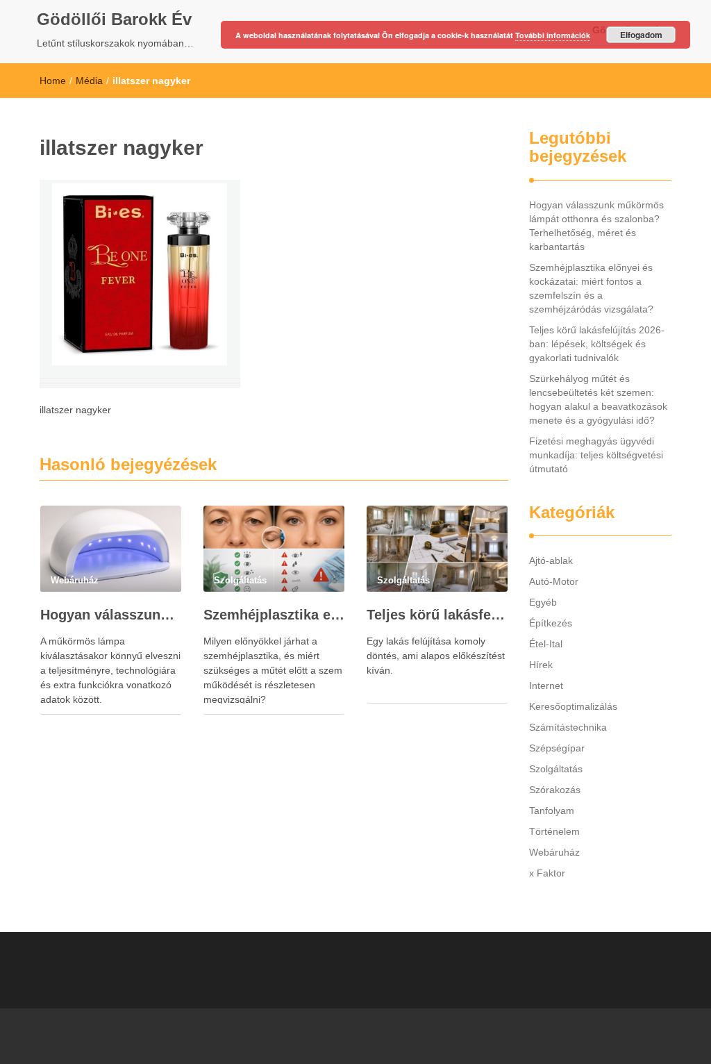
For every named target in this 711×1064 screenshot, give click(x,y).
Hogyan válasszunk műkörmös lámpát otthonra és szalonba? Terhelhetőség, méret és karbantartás (110, 614)
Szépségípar (557, 748)
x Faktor (547, 873)
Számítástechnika (568, 727)
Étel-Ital (545, 643)
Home (53, 80)
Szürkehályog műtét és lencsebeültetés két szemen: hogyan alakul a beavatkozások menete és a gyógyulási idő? (598, 399)
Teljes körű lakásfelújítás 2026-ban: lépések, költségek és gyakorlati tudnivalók (437, 614)
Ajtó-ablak (551, 560)
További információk (552, 35)
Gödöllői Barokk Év (114, 19)
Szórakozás (554, 789)
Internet (546, 685)
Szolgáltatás (556, 768)
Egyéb (543, 602)
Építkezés (550, 623)
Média (89, 80)
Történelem (554, 831)
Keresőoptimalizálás (573, 706)
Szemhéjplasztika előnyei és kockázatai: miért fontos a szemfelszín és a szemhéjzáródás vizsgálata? (273, 614)
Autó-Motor (553, 581)
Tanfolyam (551, 810)
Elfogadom (641, 34)
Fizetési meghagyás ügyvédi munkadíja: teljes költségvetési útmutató (596, 454)
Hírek (541, 664)
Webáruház (554, 852)
